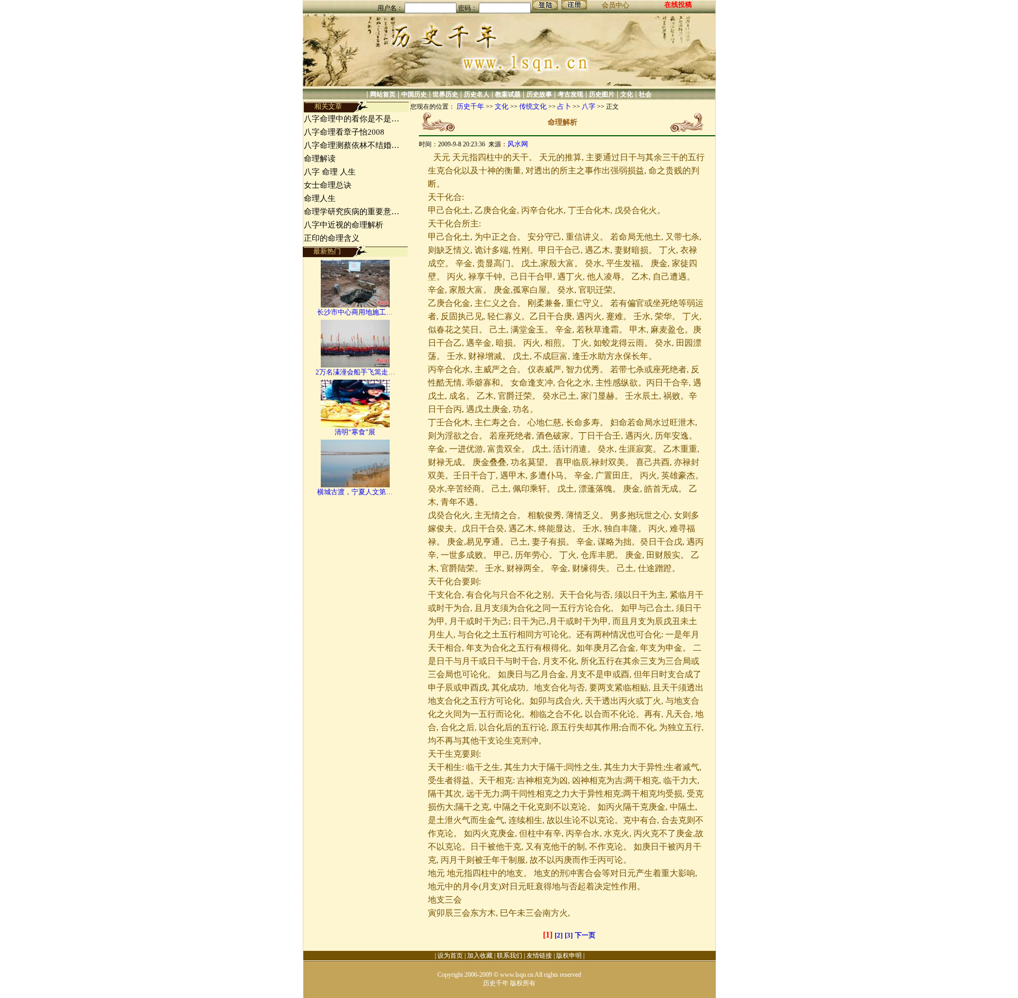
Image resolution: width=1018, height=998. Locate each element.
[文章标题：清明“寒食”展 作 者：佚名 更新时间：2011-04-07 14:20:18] (355, 425)
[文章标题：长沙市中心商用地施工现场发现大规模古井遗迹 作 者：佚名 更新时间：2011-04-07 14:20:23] (355, 305)
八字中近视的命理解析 (343, 225)
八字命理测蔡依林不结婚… (351, 145)
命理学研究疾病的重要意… (351, 211)
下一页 (585, 935)
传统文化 (533, 106)
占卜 (564, 106)
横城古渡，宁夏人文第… (355, 492)
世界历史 (445, 94)
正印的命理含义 (331, 238)
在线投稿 (678, 4)
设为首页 (450, 955)
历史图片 (602, 94)
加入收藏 (480, 955)
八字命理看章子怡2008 (344, 132)
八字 (588, 106)
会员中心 (615, 5)
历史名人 (476, 94)
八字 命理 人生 (330, 172)
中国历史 (414, 94)
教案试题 (508, 94)
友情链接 (539, 955)
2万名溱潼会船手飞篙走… (355, 372)
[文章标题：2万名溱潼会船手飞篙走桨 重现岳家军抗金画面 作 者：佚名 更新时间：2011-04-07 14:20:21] (355, 365)
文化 (626, 94)
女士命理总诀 (328, 185)
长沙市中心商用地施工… (355, 312)
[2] (559, 935)
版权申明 (569, 955)
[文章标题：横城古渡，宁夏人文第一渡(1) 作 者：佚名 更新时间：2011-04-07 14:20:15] (355, 485)
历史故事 (539, 94)
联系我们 (509, 955)
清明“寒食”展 (355, 432)
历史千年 (470, 106)
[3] (569, 935)
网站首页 (383, 94)
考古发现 (570, 94)
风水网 (517, 144)
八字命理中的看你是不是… (351, 119)
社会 (645, 94)
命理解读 (320, 158)
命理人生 (320, 198)
